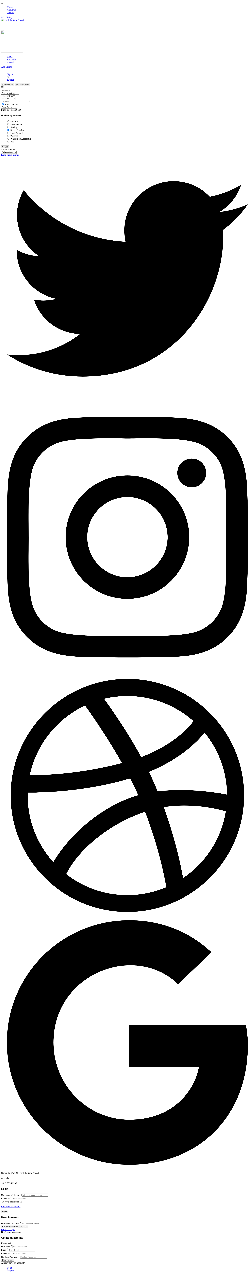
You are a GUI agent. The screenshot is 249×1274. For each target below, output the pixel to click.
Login (9, 1268)
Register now (7, 1260)
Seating (13, 127)
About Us (11, 10)
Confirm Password (9, 1257)
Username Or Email (10, 1195)
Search (5, 147)
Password (5, 1198)
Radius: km (11, 104)
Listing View (23, 85)
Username (5, 1246)
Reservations (16, 124)
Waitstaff (14, 136)
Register (10, 79)
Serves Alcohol (17, 130)
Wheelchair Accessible (20, 139)
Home (10, 7)
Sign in (10, 74)
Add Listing (6, 17)
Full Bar (14, 121)
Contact (10, 12)
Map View (8, 85)
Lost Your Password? (10, 1206)
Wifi (12, 141)
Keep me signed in (13, 1201)
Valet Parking (16, 133)
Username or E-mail (10, 1223)
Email (3, 1250)
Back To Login (8, 1229)
